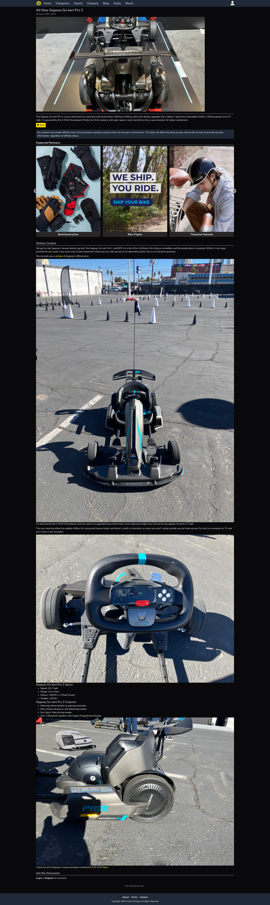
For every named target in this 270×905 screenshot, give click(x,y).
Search (78, 3)
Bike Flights (135, 234)
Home (47, 3)
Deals (117, 3)
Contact (144, 897)
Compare (92, 3)
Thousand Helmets (201, 234)
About (125, 897)
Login (39, 878)
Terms (134, 897)
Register (49, 878)
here (60, 256)
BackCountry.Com (68, 234)
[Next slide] (234, 191)
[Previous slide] (36, 191)
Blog (106, 3)
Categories (62, 3)
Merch (129, 3)
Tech (42, 125)
